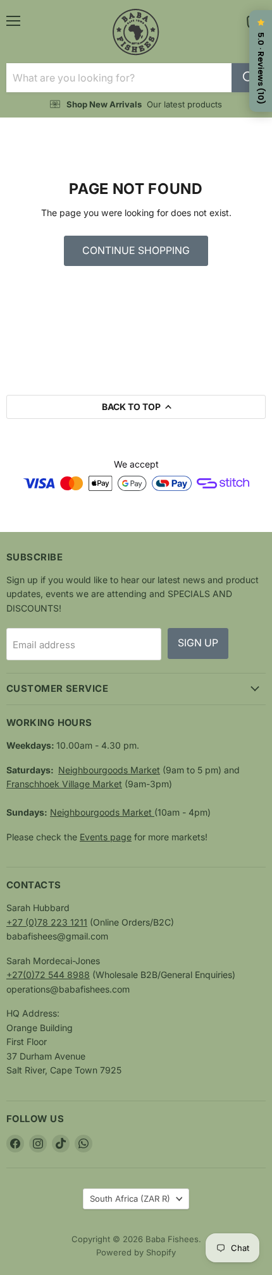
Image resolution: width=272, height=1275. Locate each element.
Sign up (198, 643)
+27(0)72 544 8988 (48, 974)
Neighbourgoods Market (109, 769)
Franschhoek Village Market (64, 783)
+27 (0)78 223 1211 (46, 922)
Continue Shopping (136, 251)
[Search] (249, 77)
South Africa (130, 1198)
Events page (106, 836)
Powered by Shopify (136, 1252)
